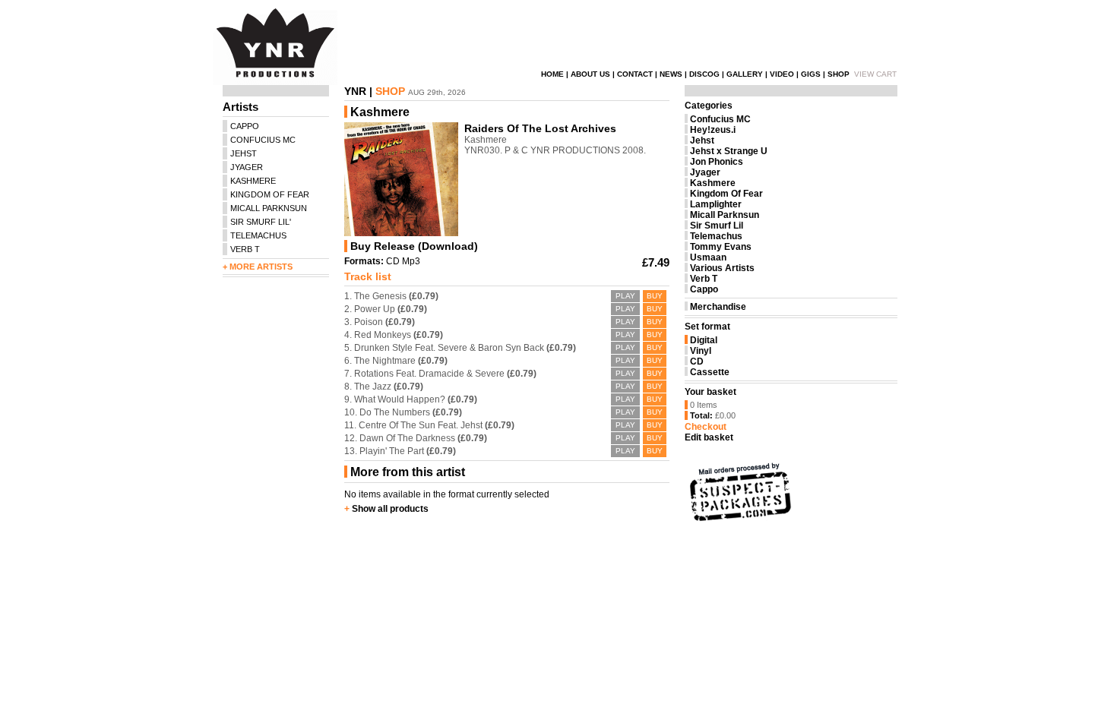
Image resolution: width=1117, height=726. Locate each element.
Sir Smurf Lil (716, 225)
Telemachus (716, 236)
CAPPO (244, 126)
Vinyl (700, 351)
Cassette (709, 372)
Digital (703, 340)
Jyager (705, 172)
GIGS (811, 74)
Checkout (705, 426)
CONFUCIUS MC (263, 139)
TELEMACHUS (258, 235)
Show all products (390, 508)
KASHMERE (253, 180)
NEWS (671, 74)
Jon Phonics (716, 161)
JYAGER (246, 167)
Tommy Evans (721, 246)
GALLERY (744, 74)
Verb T (703, 278)
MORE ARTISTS (261, 266)
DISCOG (704, 74)
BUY (655, 296)
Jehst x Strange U (728, 151)
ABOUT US (590, 74)
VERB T (245, 249)
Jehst (702, 140)
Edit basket (709, 437)
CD (393, 261)
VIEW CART (875, 74)
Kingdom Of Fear (726, 193)
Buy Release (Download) (414, 246)
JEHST (243, 153)
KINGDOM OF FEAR (269, 194)
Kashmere (713, 183)
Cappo (704, 289)
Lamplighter (716, 204)
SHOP (838, 74)
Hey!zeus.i (713, 130)
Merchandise (718, 306)
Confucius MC (720, 119)
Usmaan (708, 257)
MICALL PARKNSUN (268, 208)
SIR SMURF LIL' (260, 221)
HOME (552, 74)
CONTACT (635, 74)
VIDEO (782, 74)
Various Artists (722, 268)
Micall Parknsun (724, 215)
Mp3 (411, 261)
